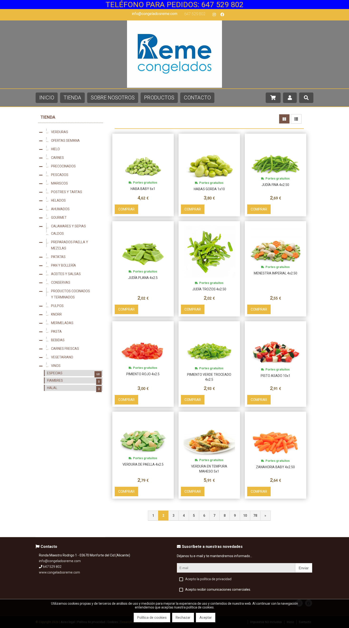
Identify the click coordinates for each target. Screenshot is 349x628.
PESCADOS (75, 175)
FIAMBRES (73, 381)
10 (245, 515)
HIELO (75, 149)
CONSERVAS (75, 283)
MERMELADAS (75, 323)
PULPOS (75, 306)
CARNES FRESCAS (75, 349)
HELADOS (75, 201)
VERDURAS (75, 132)
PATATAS (75, 257)
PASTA (75, 332)
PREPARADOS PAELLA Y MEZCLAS (75, 245)
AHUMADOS (75, 209)
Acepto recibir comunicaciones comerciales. (218, 589)
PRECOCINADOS (75, 166)
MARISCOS (75, 183)
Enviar (304, 568)
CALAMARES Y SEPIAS (75, 226)
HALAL (73, 388)
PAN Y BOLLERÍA (75, 265)
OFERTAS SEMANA (75, 141)
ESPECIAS (73, 373)
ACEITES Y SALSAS (75, 274)
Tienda (47, 117)
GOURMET (75, 218)
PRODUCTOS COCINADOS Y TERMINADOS (75, 294)
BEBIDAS (75, 340)
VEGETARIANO (75, 357)
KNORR (75, 314)
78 (255, 515)
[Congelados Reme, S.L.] (174, 86)
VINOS (75, 366)
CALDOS (75, 234)
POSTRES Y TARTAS (75, 192)
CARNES (75, 158)
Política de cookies (152, 617)
